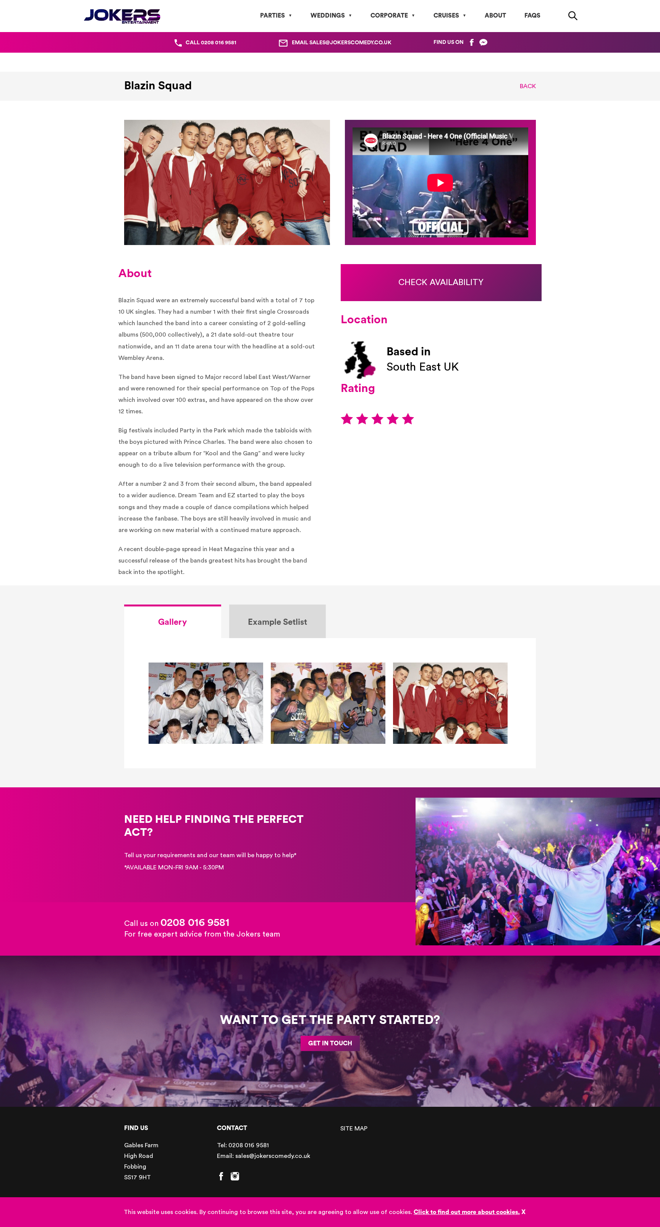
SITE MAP (353, 1128)
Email (341, 42)
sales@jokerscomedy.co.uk (272, 1156)
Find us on (449, 42)
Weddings (328, 16)
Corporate (389, 16)
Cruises (446, 16)
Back (528, 86)
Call (211, 42)
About (495, 16)
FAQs (532, 16)
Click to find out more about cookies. (467, 1212)
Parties (272, 16)
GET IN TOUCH (330, 1043)
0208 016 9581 (195, 922)
